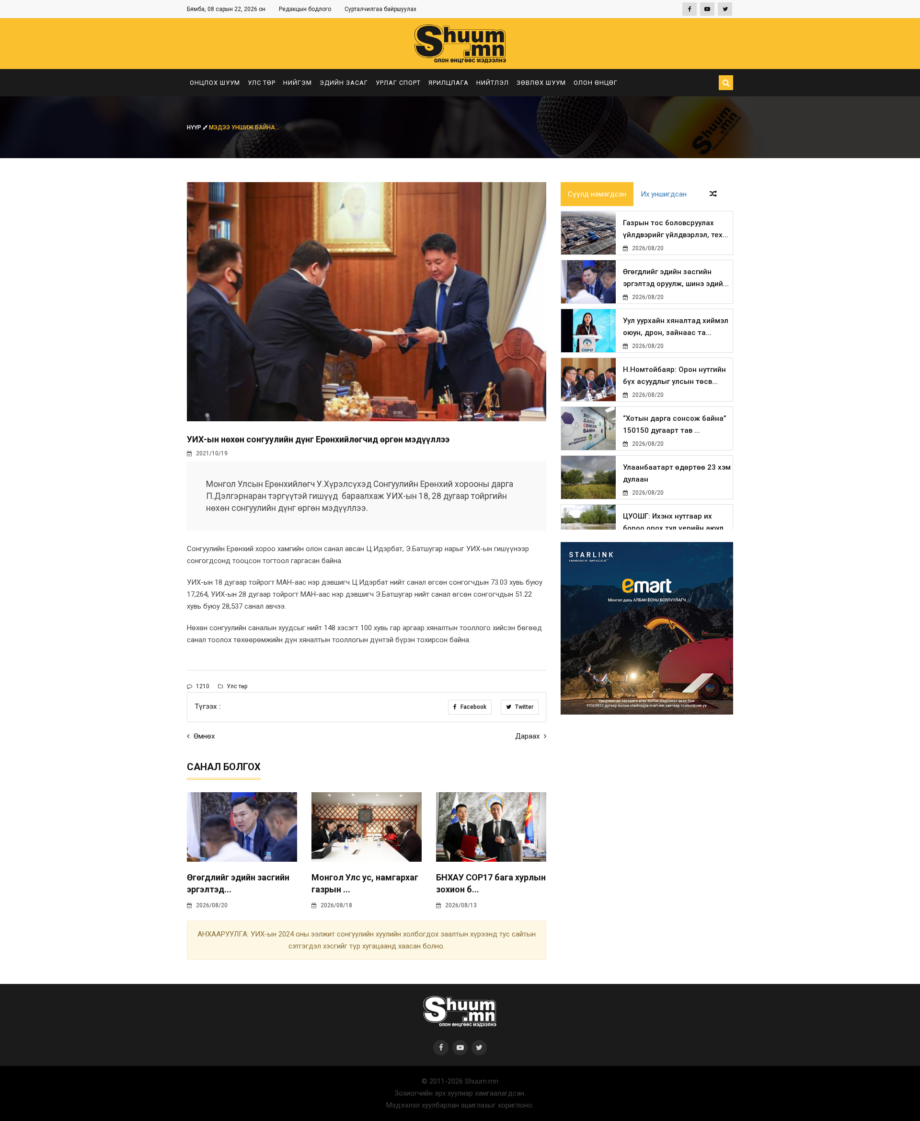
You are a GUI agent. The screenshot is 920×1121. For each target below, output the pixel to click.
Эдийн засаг (344, 82)
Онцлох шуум (215, 82)
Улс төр (262, 82)
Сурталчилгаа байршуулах (380, 9)
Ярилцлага (448, 82)
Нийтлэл (492, 82)
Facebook (472, 707)
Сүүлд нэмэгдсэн (597, 194)
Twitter (523, 707)
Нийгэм (297, 82)
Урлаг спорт (398, 82)
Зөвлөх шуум (541, 82)
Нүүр (195, 127)
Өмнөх (203, 736)
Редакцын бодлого (305, 9)
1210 (202, 686)
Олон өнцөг (596, 82)
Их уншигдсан (664, 194)
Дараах (528, 736)
